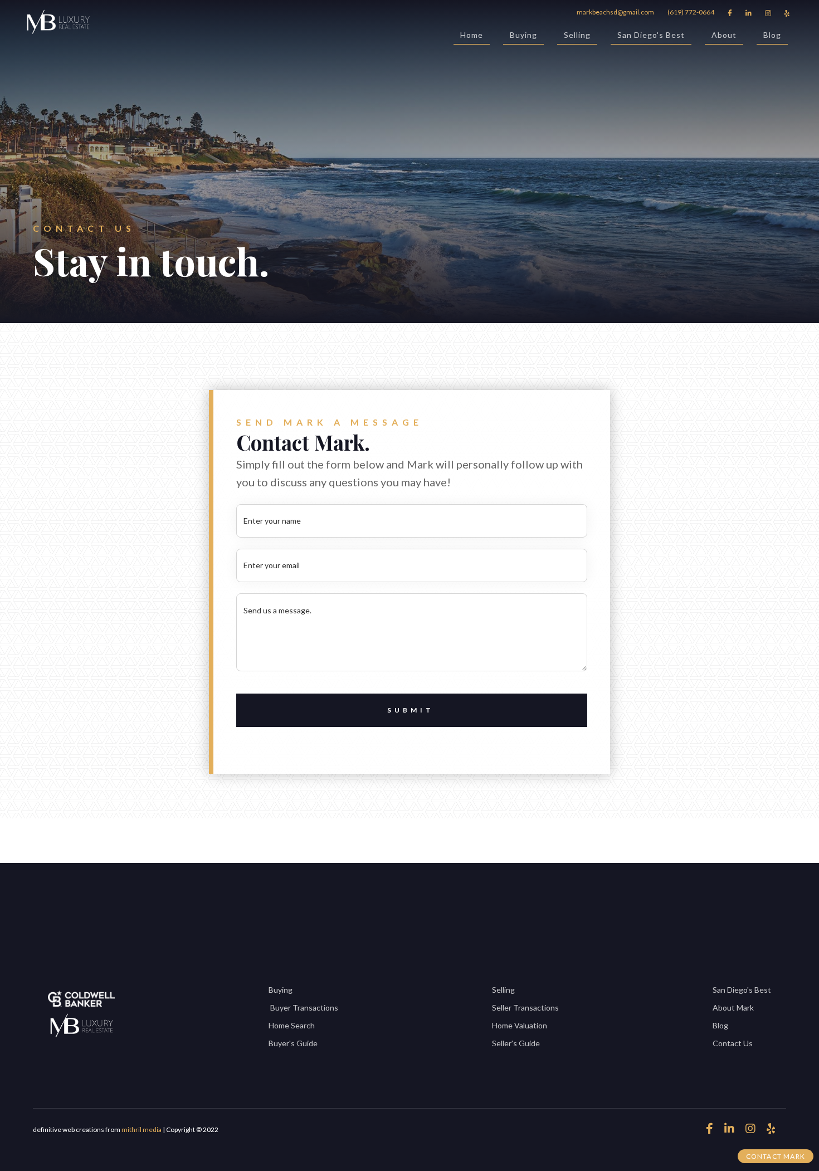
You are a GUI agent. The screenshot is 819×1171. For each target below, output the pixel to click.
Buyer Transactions (303, 1007)
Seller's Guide (516, 1043)
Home (471, 35)
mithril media (141, 1129)
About (724, 35)
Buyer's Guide (293, 1043)
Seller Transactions (525, 1007)
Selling (577, 35)
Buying (523, 35)
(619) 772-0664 (690, 12)
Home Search (292, 1025)
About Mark (733, 1007)
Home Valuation (519, 1025)
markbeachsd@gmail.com (615, 12)
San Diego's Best (651, 35)
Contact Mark (775, 1156)
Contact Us (733, 1043)
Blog (772, 35)
